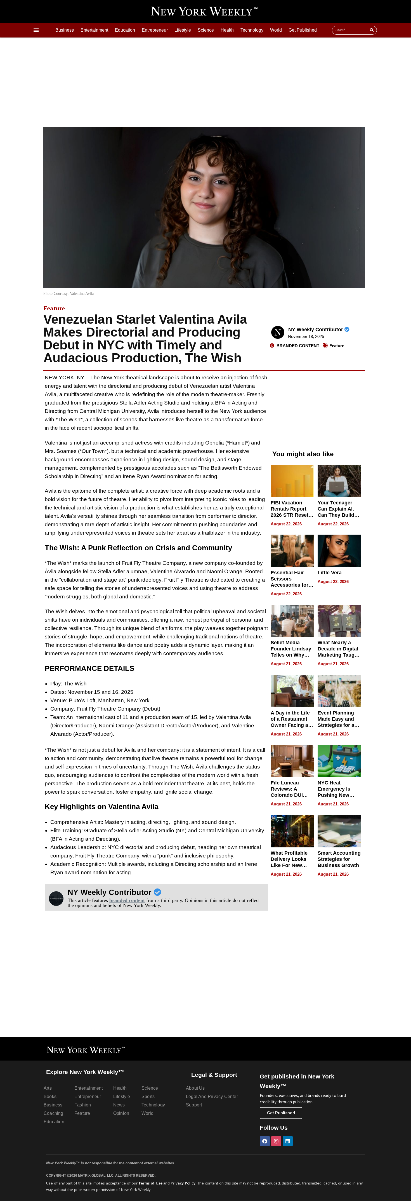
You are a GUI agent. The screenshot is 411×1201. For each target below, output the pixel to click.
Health (227, 30)
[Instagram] (276, 1141)
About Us (195, 1088)
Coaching (53, 1113)
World (276, 30)
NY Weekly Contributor (316, 329)
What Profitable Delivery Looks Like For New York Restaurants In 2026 (291, 865)
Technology (251, 30)
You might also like (303, 454)
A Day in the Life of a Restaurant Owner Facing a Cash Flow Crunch (290, 725)
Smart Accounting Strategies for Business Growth (339, 859)
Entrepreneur (155, 30)
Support (194, 1105)
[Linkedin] (288, 1141)
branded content (127, 900)
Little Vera (330, 572)
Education (125, 30)
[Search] (372, 30)
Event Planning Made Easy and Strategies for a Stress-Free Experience (336, 725)
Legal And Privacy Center (212, 1096)
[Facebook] (265, 1141)
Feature (54, 308)
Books (50, 1096)
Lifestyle (182, 30)
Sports (148, 1096)
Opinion (121, 1113)
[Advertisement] (205, 79)
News (119, 1105)
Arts (48, 1088)
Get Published (303, 30)
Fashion (82, 1105)
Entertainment (94, 30)
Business (64, 30)
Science (206, 30)
